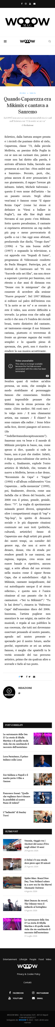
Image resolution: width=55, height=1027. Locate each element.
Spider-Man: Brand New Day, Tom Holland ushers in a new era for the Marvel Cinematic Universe (38, 883)
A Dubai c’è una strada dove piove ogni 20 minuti (37, 861)
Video (48, 959)
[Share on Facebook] (26, 676)
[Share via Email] (34, 676)
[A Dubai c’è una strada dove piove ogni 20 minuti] (12, 864)
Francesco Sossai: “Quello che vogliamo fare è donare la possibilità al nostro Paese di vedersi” (16, 798)
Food (41, 959)
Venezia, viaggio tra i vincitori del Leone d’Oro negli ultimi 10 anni (36, 843)
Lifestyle (23, 959)
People (32, 959)
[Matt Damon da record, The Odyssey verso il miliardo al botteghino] (12, 905)
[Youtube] (30, 3)
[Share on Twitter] (30, 676)
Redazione (29, 125)
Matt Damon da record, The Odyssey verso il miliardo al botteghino (36, 903)
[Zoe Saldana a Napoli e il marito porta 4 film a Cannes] (43, 779)
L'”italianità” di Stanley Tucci (14, 814)
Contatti (27, 982)
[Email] (34, 3)
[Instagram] (26, 3)
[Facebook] (21, 3)
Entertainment (10, 959)
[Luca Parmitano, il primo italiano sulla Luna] (43, 761)
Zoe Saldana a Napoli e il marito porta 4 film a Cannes (15, 778)
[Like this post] (22, 676)
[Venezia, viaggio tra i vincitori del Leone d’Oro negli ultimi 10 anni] (12, 845)
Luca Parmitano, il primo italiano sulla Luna (15, 758)
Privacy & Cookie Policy (28, 974)
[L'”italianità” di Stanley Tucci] (43, 817)
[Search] (49, 41)
